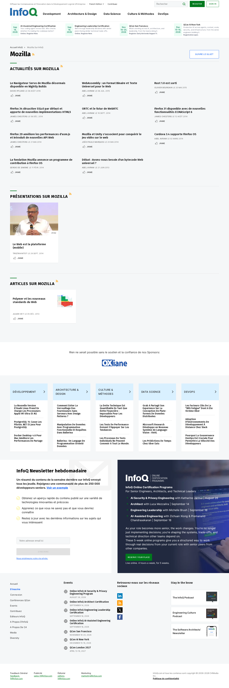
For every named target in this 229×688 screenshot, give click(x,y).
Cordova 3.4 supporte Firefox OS (175, 134)
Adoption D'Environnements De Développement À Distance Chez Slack (197, 423)
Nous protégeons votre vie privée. (32, 558)
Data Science (112, 13)
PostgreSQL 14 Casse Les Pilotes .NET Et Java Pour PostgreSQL (28, 424)
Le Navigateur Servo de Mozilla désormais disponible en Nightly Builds (37, 84)
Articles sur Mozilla (32, 283)
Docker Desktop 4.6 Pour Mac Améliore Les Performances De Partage (28, 438)
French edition (95, 4)
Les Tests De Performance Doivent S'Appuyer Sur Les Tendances (114, 427)
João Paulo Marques (93, 142)
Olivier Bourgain (163, 87)
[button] (43, 551)
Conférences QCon (20, 600)
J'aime (18, 95)
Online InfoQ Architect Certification (89, 602)
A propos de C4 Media (18, 630)
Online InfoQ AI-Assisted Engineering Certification (90, 622)
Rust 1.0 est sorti (165, 83)
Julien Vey (18, 314)
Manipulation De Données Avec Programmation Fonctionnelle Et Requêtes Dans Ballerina (71, 428)
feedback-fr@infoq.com (16, 677)
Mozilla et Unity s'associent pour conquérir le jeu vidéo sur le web (111, 135)
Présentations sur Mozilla (39, 196)
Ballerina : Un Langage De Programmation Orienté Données (71, 443)
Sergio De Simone (19, 167)
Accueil (14, 583)
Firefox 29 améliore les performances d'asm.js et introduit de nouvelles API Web (40, 135)
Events (13, 605)
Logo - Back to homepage (24, 12)
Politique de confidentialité (166, 678)
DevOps (163, 13)
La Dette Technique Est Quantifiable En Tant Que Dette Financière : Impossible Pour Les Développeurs (113, 411)
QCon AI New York (79, 639)
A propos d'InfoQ (19, 621)
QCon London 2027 (80, 647)
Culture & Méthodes (141, 13)
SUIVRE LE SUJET (204, 54)
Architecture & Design (82, 13)
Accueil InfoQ (16, 47)
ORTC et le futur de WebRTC (100, 108)
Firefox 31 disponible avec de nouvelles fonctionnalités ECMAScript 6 (180, 110)
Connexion (16, 594)
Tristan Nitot (20, 253)
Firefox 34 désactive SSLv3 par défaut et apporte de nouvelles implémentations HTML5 (40, 110)
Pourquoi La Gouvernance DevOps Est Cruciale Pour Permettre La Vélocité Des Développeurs (199, 439)
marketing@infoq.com (91, 676)
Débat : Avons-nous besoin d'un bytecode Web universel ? (112, 161)
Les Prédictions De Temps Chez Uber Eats (157, 442)
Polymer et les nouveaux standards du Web (29, 300)
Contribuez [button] (112, 4)
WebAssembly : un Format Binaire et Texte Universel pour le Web (109, 84)
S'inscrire (15, 589)
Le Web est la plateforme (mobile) (29, 245)
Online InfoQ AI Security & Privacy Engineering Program (88, 592)
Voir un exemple (57, 487)
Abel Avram (88, 91)
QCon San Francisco (81, 631)
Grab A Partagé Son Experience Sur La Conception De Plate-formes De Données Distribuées (154, 411)
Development (52, 13)
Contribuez (16, 611)
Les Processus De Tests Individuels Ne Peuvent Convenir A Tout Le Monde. (114, 441)
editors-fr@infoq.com (64, 677)
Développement (24, 391)
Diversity (14, 638)
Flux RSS (33, 54)
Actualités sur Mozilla (34, 68)
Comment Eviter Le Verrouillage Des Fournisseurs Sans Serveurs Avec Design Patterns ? (68, 411)
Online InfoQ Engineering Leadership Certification (90, 611)
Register (197, 4)
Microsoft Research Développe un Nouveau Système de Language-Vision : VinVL (155, 428)
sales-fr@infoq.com (43, 676)
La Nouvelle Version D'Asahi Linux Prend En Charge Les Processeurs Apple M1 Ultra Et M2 (27, 409)
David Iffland (17, 91)
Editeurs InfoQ (17, 616)
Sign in (212, 4)
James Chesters (18, 116)
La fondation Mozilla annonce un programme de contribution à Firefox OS (41, 161)
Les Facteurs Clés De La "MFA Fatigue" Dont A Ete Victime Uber (199, 408)
